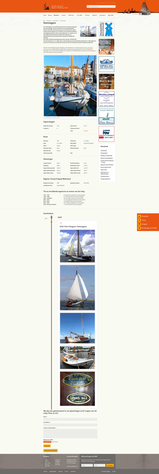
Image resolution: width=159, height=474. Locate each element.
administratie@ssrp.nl (72, 466)
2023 (46, 218)
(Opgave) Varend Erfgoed (107, 164)
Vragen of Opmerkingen (49, 427)
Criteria (64, 15)
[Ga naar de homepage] (56, 6)
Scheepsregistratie (105, 178)
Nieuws (50, 15)
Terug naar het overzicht (50, 450)
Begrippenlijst (102, 2)
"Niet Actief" (104, 169)
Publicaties (71, 15)
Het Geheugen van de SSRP (149, 228)
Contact (98, 2)
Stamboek (56, 15)
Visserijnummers (105, 176)
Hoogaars (86, 130)
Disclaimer (114, 2)
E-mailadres (46, 422)
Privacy (110, 2)
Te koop (143, 220)
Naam (45, 416)
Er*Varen (87, 15)
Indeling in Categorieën (106, 155)
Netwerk (94, 15)
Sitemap (107, 2)
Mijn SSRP (110, 15)
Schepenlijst (144, 216)
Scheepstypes (104, 153)
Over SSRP (79, 15)
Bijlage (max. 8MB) (48, 439)
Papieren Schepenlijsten (107, 158)
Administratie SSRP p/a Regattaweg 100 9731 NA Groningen (71, 461)
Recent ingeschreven (106, 167)
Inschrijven (102, 15)
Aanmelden (110, 465)
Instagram (144, 224)
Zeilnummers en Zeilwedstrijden (105, 173)
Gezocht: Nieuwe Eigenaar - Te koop (107, 161)
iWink (108, 471)
